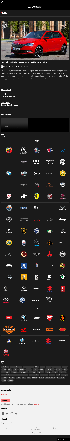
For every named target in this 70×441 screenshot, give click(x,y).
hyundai (29, 369)
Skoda (3, 94)
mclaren (55, 372)
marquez (33, 372)
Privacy (33, 433)
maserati (41, 372)
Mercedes (63, 372)
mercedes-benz (7, 375)
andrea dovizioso (16, 366)
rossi (19, 377)
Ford (15, 369)
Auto (3, 102)
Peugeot (65, 375)
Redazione (4, 394)
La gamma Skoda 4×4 (8, 96)
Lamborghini (6, 372)
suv (29, 377)
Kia (66, 369)
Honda (22, 369)
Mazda (48, 372)
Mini (26, 375)
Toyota (42, 377)
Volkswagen (61, 377)
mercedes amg (18, 375)
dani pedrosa (56, 366)
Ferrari (4, 369)
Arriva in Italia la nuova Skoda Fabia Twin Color (24, 62)
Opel (58, 375)
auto (43, 366)
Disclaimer (40, 433)
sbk (24, 377)
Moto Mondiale (34, 375)
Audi (37, 366)
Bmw (48, 366)
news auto (44, 375)
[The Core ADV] (5, 402)
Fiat (10, 369)
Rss (28, 433)
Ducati (65, 366)
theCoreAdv (36, 404)
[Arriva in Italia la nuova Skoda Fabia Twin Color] (35, 40)
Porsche (5, 377)
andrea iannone (28, 366)
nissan (52, 375)
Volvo (4, 380)
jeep (42, 369)
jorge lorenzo (50, 369)
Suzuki (35, 377)
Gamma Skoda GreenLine (9, 105)
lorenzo (15, 372)
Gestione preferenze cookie (63, 439)
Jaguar (36, 369)
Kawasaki (59, 369)
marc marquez (24, 372)
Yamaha (11, 380)
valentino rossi (51, 377)
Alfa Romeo (6, 366)
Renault (12, 377)
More (59, 79)
